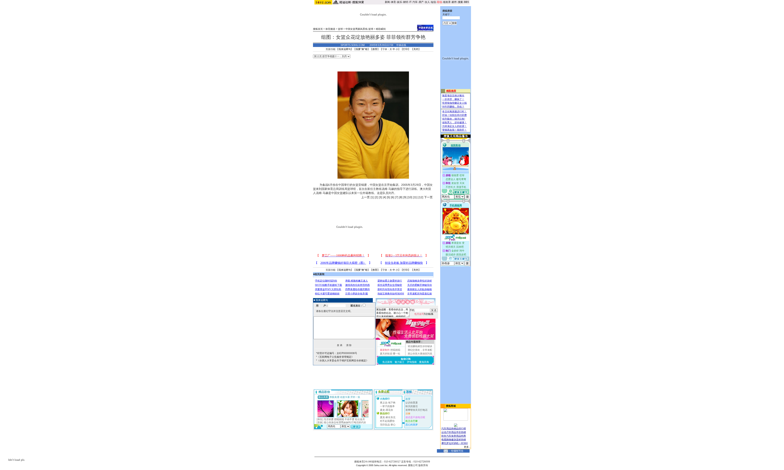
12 (420, 197)
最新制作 (385, 350)
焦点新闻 (387, 362)
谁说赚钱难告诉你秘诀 (420, 346)
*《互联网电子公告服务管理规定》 (335, 356)
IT (410, 2)
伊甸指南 (412, 362)
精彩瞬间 (381, 29)
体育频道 (330, 29)
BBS (466, 2)
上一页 (365, 197)
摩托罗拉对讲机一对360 (454, 443)
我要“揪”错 (362, 49)
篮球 (340, 29)
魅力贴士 (399, 362)
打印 (405, 49)
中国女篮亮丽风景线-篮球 (359, 29)
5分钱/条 (423, 314)
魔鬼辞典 (424, 362)
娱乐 (399, 2)
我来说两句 (345, 49)
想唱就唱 (395, 350)
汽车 (415, 2)
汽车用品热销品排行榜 (453, 428)
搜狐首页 (318, 29)
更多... (467, 446)
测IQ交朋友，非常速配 (420, 350)
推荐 (374, 49)
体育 (393, 2)
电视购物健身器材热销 (453, 439)
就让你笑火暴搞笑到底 (420, 353)
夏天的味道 (386, 353)
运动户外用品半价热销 (453, 432)
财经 (405, 2)
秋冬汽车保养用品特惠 (453, 435)
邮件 (454, 2)
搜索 (460, 2)
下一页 (428, 197)
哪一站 (396, 353)
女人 (427, 2)
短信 (433, 2)
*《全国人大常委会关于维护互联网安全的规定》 (342, 360)
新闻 (387, 2)
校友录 (447, 2)
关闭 (415, 49)
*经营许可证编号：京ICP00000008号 (336, 353)
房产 (421, 2)
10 (409, 197)
